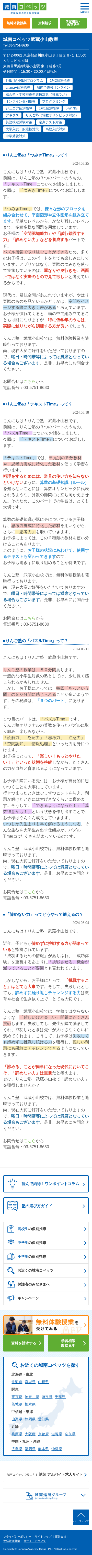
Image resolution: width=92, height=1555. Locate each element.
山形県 (43, 1382)
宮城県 (30, 1382)
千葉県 (60, 1397)
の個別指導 (32, 1229)
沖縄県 (56, 1449)
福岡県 (30, 1449)
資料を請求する (23, 1343)
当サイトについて (35, 1540)
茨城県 (17, 1404)
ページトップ (81, 1521)
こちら (30, 381)
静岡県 (30, 1419)
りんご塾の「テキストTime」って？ (39, 404)
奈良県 (70, 1434)
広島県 (17, 1449)
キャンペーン (28, 1298)
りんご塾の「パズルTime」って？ (37, 640)
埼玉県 (47, 1397)
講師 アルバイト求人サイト (45, 1474)
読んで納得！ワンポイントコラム (50, 1183)
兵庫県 (17, 1434)
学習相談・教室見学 (73, 23)
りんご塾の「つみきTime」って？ (37, 155)
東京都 (17, 1397)
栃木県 (30, 1404)
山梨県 (17, 1419)
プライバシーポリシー (17, 1536)
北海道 (17, 1382)
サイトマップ (43, 1536)
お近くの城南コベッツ (35, 1270)
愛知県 (43, 1419)
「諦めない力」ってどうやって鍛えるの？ (44, 914)
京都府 (43, 1434)
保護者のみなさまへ (34, 1284)
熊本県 (43, 1449)
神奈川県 (32, 1397)
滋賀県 (56, 1434)
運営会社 (60, 1536)
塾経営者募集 (11, 1540)
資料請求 (45, 23)
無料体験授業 (17, 23)
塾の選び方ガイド (37, 1206)
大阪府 (30, 1434)
